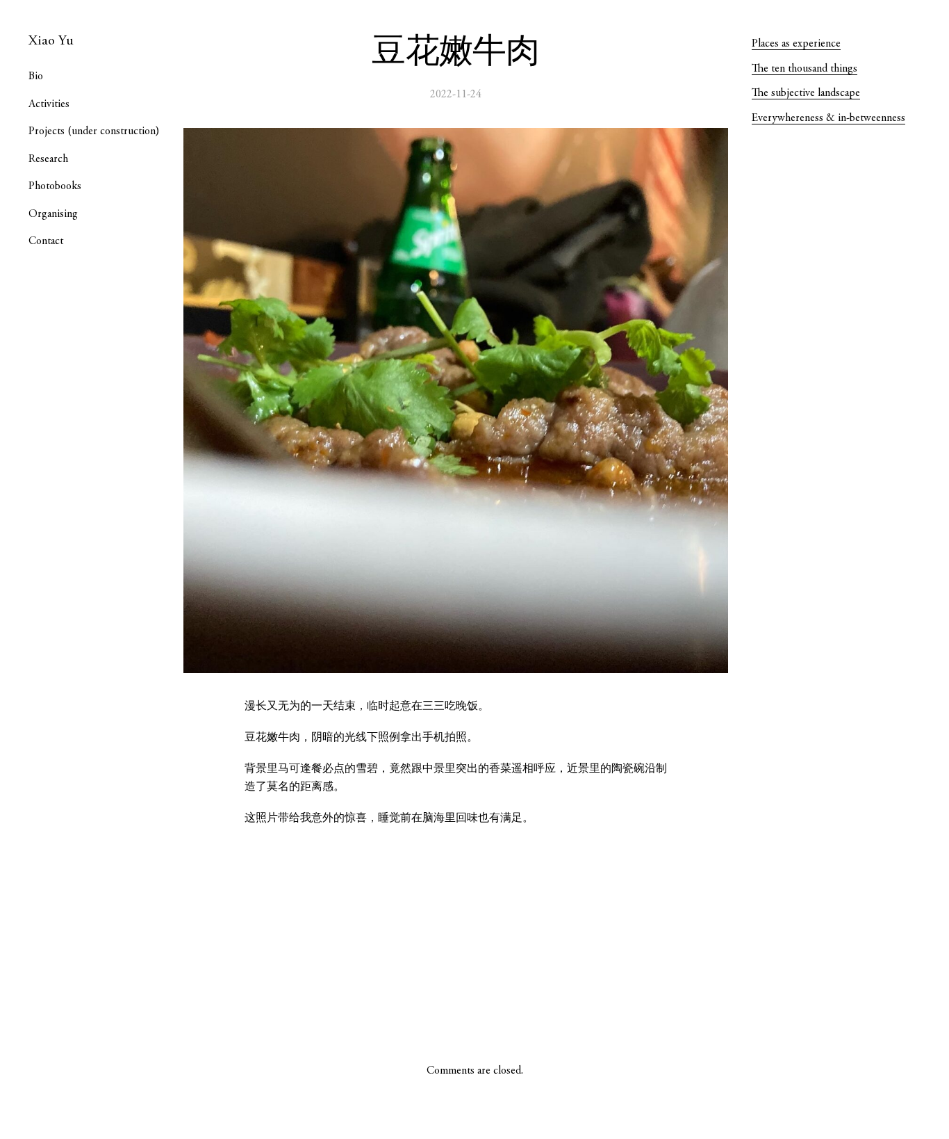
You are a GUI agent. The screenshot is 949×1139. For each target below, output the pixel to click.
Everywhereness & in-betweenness (828, 118)
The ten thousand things (804, 68)
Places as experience (796, 43)
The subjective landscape (806, 93)
